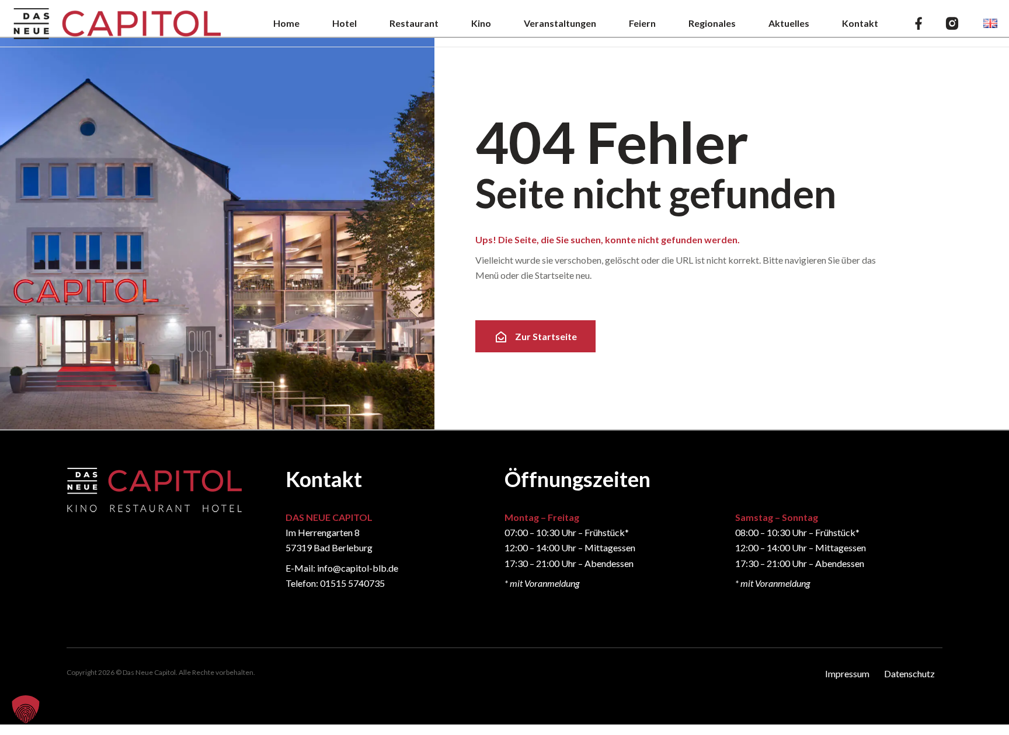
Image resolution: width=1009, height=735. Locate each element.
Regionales (712, 23)
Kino (481, 23)
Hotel (344, 23)
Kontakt (860, 23)
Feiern (642, 23)
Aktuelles (788, 23)
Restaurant (414, 23)
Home (286, 23)
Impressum (847, 673)
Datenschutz (909, 673)
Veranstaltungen (560, 23)
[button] (25, 709)
